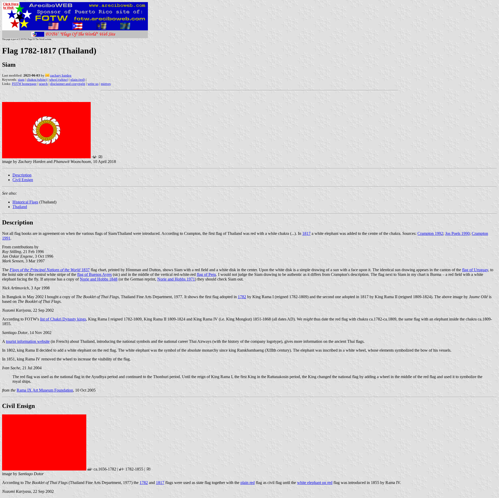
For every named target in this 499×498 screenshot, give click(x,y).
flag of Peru (206, 274)
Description (21, 175)
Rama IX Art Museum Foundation (45, 390)
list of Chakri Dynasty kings (63, 319)
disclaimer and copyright (67, 84)
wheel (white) (58, 79)
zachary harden (60, 75)
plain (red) (77, 79)
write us (93, 84)
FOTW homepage (24, 84)
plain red (247, 482)
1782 (242, 297)
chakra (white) (37, 79)
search (43, 84)
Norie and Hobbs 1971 (176, 279)
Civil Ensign (22, 180)
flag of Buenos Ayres (94, 274)
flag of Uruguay (475, 270)
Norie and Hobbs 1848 (98, 279)
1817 (306, 233)
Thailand (19, 206)
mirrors (106, 84)
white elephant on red (314, 482)
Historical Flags (25, 202)
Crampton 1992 (430, 233)
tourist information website (28, 341)
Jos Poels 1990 (457, 233)
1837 (50, 270)
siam (21, 79)
